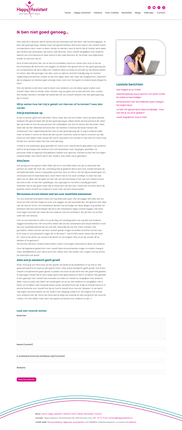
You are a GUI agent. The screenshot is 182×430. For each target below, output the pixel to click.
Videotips (149, 12)
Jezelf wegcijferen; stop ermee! (131, 117)
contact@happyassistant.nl (120, 418)
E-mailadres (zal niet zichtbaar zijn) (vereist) (41, 356)
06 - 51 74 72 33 (100, 418)
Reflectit (132, 422)
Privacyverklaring (54, 422)
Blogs (138, 12)
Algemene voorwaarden (73, 422)
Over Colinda (111, 12)
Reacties (21, 315)
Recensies (127, 12)
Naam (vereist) (25, 344)
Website (21, 367)
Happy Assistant (82, 12)
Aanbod (98, 12)
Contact (161, 12)
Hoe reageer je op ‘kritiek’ (128, 89)
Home (68, 12)
